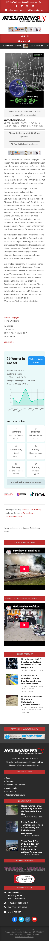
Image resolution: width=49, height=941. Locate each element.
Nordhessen (27, 691)
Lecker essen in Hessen (30, 46)
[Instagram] (21, 494)
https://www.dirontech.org (24, 936)
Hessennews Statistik (15, 785)
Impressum (11, 791)
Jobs (8, 778)
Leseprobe (9, 342)
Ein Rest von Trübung (31, 509)
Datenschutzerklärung (15, 795)
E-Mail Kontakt (14, 912)
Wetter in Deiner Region (36, 360)
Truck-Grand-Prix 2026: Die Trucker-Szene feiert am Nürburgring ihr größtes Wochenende (31, 846)
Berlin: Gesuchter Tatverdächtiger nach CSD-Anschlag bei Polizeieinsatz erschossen (32, 827)
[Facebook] (8, 494)
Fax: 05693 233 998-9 (17, 907)
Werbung (9, 781)
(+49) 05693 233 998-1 (18, 903)
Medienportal (11, 788)
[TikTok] (37, 494)
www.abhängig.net (12, 317)
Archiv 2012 (37, 126)
